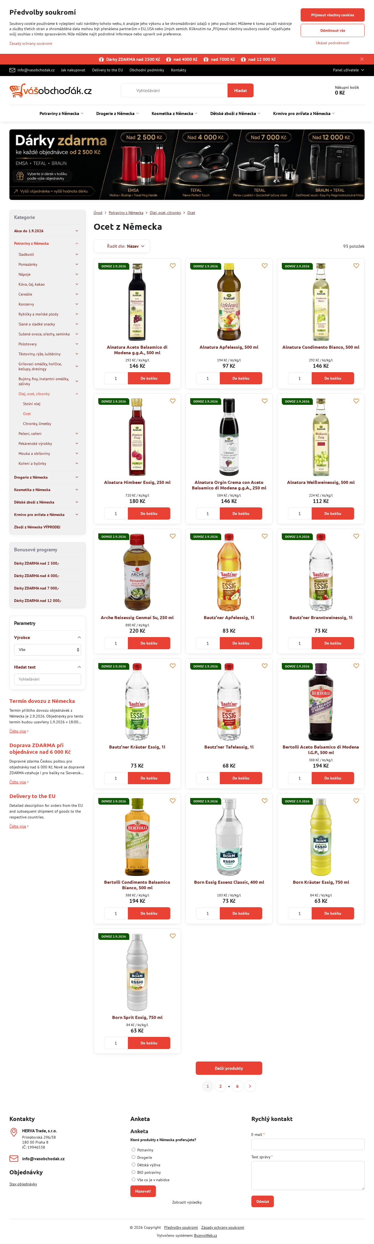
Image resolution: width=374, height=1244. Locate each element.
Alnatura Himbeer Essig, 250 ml (137, 482)
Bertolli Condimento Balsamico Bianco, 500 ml (137, 884)
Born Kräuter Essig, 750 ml (321, 882)
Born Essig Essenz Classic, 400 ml (229, 882)
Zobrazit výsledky (187, 1202)
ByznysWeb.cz (205, 1235)
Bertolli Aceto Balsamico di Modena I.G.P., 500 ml (321, 749)
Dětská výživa (148, 1164)
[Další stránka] (250, 1086)
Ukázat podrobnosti (332, 42)
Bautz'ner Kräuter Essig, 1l (137, 747)
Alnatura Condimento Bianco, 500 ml (320, 347)
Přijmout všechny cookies (332, 14)
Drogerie (144, 1157)
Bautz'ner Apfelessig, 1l (229, 617)
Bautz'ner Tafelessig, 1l (229, 747)
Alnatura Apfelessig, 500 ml (229, 347)
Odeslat (262, 1201)
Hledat (240, 90)
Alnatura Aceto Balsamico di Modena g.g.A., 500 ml (137, 349)
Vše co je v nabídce (152, 1179)
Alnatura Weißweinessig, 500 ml (321, 482)
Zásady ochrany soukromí (222, 1227)
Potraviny (144, 1149)
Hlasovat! (143, 1191)
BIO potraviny (148, 1172)
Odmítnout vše (332, 30)
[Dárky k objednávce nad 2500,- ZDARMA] (187, 165)
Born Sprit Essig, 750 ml (137, 1017)
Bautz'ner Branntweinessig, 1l (321, 617)
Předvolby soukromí (181, 1227)
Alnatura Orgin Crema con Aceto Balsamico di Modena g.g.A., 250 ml (229, 485)
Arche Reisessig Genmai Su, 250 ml (137, 617)
